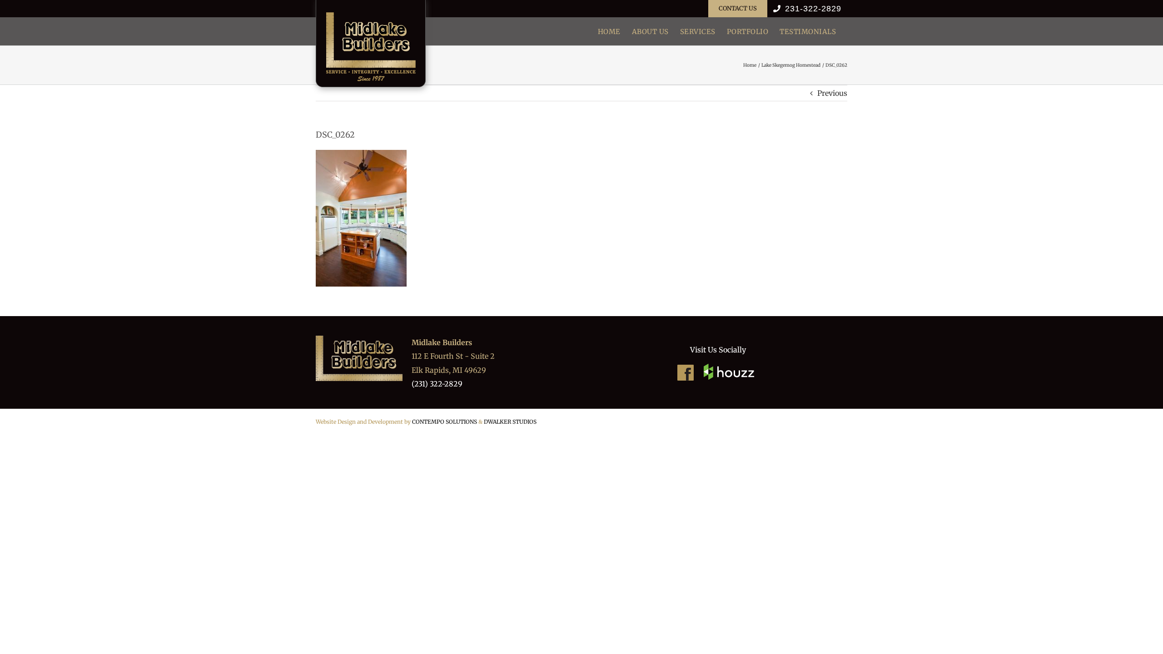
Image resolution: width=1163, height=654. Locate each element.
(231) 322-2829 (437, 383)
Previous (832, 93)
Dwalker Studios (510, 421)
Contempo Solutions (444, 421)
